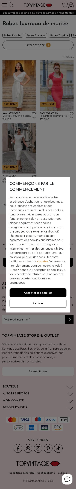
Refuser (38, 303)
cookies (42, 261)
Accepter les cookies (38, 293)
